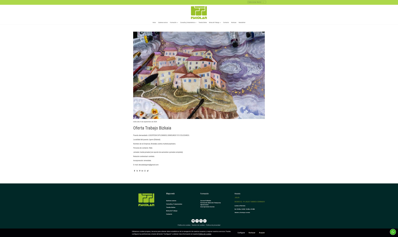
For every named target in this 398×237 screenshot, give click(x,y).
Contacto (169, 214)
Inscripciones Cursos (207, 207)
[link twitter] (201, 220)
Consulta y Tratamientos (174, 204)
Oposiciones (204, 204)
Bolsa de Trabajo (171, 211)
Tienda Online (170, 207)
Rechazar (252, 233)
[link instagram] (197, 220)
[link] (199, 12)
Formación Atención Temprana (210, 202)
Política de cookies (184, 225)
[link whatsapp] (204, 220)
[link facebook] (193, 220)
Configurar (241, 233)
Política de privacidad (213, 225)
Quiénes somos (171, 200)
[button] (174, 22)
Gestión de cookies (198, 225)
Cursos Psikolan (205, 200)
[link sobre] (148, 200)
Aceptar (262, 233)
